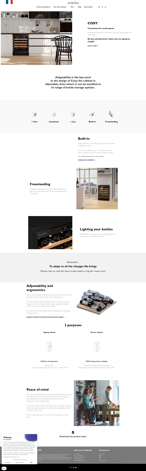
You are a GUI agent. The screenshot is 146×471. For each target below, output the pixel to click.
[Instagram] (71, 467)
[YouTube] (76, 467)
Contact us (101, 454)
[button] (4, 468)
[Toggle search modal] (99, 7)
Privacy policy (102, 460)
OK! (31, 462)
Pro (100, 458)
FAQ (100, 457)
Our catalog (77, 454)
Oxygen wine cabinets (79, 457)
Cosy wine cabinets (78, 455)
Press (100, 455)
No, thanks (7, 462)
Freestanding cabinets (79, 460)
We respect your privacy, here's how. (11, 457)
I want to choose (19, 462)
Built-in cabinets (78, 458)
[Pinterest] (73, 467)
